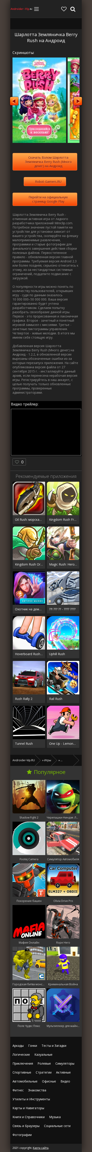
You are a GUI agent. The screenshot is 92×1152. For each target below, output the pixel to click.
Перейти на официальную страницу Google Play (48, 199)
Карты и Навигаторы (28, 1108)
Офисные (49, 1081)
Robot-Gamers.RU (48, 181)
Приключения (23, 1063)
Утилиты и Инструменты (31, 1099)
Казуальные (43, 1054)
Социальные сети (57, 1126)
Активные (63, 1072)
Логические (21, 1054)
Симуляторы (64, 1063)
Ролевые (44, 1063)
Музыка (55, 1117)
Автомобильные (25, 1081)
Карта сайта (40, 1148)
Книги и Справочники (29, 1117)
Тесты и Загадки (54, 1045)
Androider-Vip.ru (21, 9)
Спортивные (22, 1072)
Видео (65, 1081)
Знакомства (37, 1090)
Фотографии (22, 1135)
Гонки (32, 1045)
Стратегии (44, 1072)
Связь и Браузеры (26, 1126)
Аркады (18, 1045)
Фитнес (18, 1090)
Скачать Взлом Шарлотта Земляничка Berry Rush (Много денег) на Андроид (48, 161)
